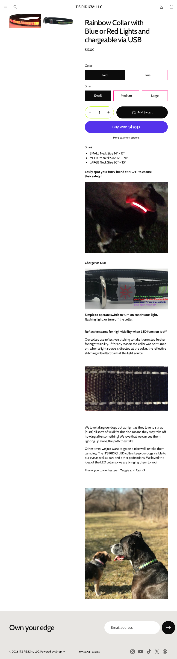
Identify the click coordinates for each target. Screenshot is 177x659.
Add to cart (145, 112)
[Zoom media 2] (58, 21)
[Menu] (5, 7)
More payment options (126, 137)
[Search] (15, 7)
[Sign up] (168, 627)
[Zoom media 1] (25, 21)
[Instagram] (132, 651)
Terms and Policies (88, 651)
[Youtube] (140, 651)
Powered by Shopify (52, 651)
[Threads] (165, 651)
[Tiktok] (149, 651)
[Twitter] (157, 651)
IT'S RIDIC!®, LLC (29, 651)
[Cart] (171, 7)
